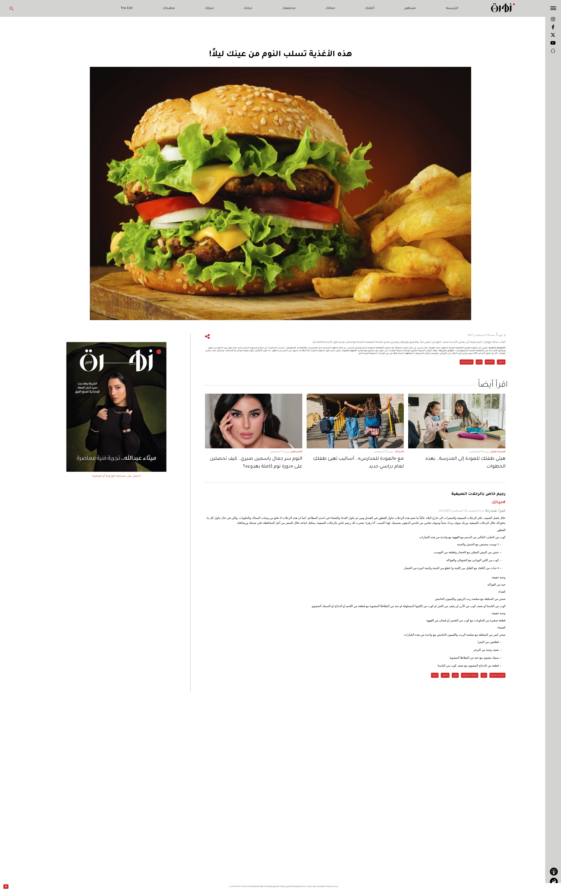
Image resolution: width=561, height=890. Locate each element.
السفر (434, 675)
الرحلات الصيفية (497, 675)
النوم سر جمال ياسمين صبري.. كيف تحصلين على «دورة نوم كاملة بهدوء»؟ (256, 462)
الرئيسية (452, 8)
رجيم (484, 675)
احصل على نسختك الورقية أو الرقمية (116, 476)
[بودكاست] (554, 872)
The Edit (127, 8)
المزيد (231, 886)
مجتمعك (289, 8)
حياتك (248, 8)
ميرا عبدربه (495, 511)
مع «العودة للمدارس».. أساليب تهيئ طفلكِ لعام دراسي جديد (358, 462)
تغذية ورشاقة (466, 362)
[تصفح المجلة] (554, 882)
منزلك (209, 8)
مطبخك (169, 8)
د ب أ (500, 335)
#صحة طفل (497, 452)
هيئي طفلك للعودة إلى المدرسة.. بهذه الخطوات (465, 462)
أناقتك (369, 8)
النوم (479, 362)
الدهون (501, 362)
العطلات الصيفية (469, 675)
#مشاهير (296, 452)
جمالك (330, 8)
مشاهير (410, 8)
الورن (455, 675)
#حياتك (399, 452)
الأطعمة (489, 362)
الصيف (445, 675)
